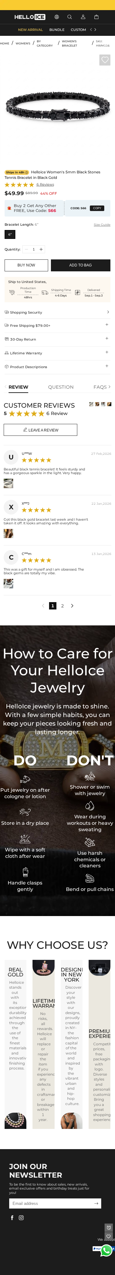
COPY (97, 208)
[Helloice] (57, 5)
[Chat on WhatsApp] (106, 1250)
